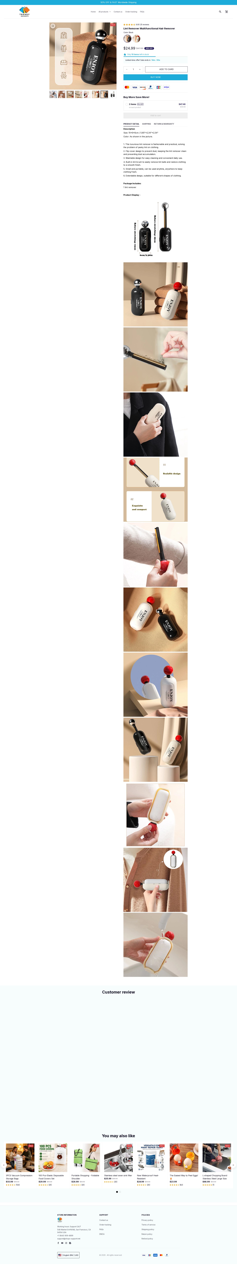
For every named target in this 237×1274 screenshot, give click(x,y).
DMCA (101, 1234)
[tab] (117, 1192)
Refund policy (147, 1239)
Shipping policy (148, 1229)
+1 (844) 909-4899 (65, 1235)
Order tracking (105, 1225)
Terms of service (148, 1225)
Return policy (147, 1234)
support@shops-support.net (68, 1239)
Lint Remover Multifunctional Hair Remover (96, 1034)
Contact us (103, 1220)
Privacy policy (147, 1220)
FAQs (101, 1229)
